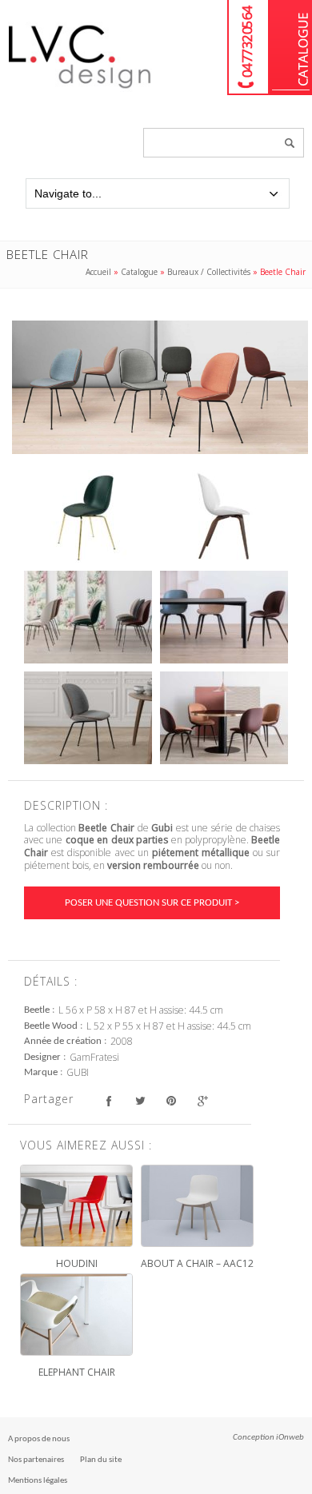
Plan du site (101, 1460)
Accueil (98, 271)
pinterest (170, 1101)
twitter (139, 1101)
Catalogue (291, 47)
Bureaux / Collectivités (208, 271)
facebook (108, 1101)
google (202, 1101)
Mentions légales (37, 1480)
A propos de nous (39, 1439)
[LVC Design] (80, 89)
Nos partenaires (36, 1460)
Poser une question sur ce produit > (152, 903)
